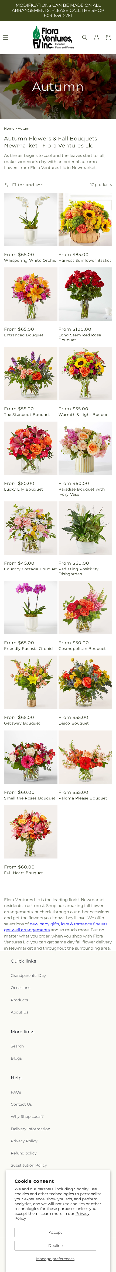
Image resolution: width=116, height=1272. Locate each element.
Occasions (20, 987)
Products (19, 1000)
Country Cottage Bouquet (30, 569)
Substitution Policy (29, 1165)
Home (9, 128)
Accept (55, 1232)
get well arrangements (27, 929)
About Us (19, 1012)
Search (17, 1046)
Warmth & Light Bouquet (84, 414)
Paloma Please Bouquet (83, 798)
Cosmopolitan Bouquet (82, 648)
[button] (85, 37)
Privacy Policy (24, 1141)
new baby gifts (44, 923)
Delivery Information (30, 1128)
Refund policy (24, 1153)
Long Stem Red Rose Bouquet (80, 337)
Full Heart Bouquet (23, 872)
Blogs (16, 1058)
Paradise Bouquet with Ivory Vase (82, 492)
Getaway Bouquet (22, 723)
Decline (55, 1245)
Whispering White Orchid (30, 260)
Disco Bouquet (74, 723)
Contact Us (21, 1104)
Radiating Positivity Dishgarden (79, 571)
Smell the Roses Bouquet (30, 798)
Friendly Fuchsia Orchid (28, 648)
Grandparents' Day (28, 975)
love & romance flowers (84, 923)
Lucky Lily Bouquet (23, 489)
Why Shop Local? (27, 1116)
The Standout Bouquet (27, 414)
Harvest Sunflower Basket (85, 260)
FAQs (16, 1092)
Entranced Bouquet (23, 335)
